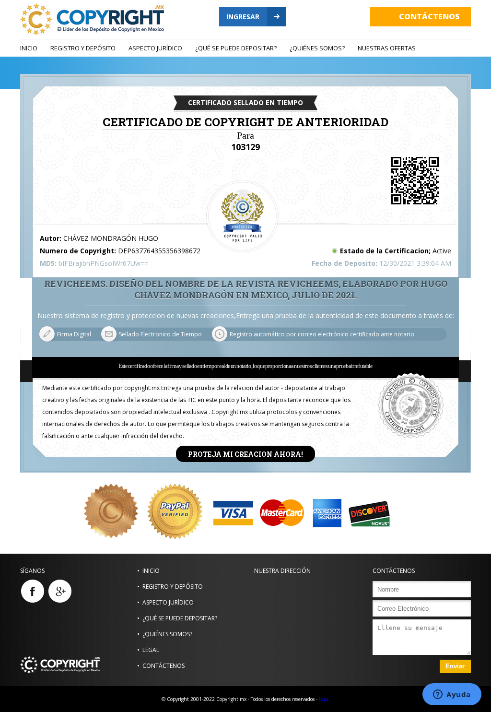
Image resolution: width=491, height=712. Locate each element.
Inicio (28, 48)
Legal (150, 650)
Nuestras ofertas (387, 48)
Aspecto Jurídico (155, 48)
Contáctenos (163, 666)
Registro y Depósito (83, 48)
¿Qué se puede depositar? (236, 48)
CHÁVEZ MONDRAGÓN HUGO (110, 238)
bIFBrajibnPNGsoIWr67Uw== (103, 263)
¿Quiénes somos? (317, 48)
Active (442, 250)
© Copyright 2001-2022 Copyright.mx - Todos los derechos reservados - (239, 699)
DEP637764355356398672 (159, 250)
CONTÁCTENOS (429, 16)
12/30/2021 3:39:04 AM (415, 263)
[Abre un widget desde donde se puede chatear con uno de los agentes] (451, 695)
